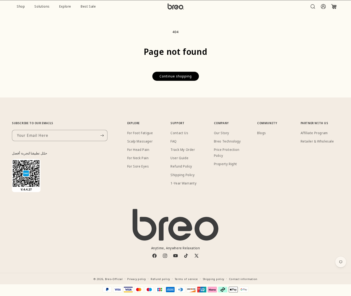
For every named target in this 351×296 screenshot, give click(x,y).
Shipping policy (213, 279)
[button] (313, 6)
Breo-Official (114, 279)
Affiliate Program (314, 133)
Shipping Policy (182, 175)
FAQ (173, 141)
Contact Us (179, 133)
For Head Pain (138, 149)
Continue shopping (176, 76)
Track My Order (182, 149)
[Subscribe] (102, 135)
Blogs (261, 133)
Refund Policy (181, 166)
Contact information (243, 279)
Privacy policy (136, 279)
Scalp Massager (140, 141)
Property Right (225, 164)
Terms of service (186, 279)
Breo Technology (227, 141)
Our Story (221, 133)
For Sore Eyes (138, 166)
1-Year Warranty (183, 183)
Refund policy (160, 279)
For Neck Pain (138, 158)
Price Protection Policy (226, 152)
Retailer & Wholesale (317, 141)
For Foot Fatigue (140, 133)
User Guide (179, 158)
